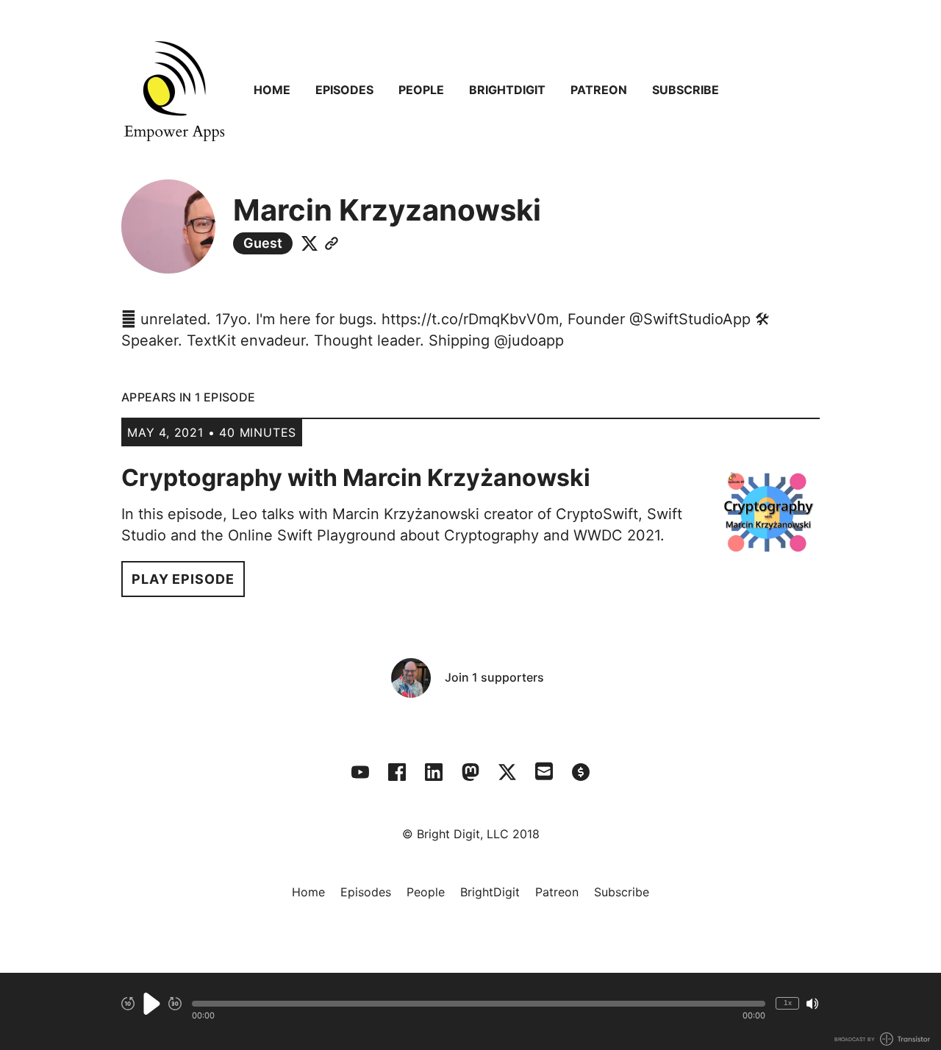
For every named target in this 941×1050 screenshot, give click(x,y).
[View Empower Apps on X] (507, 772)
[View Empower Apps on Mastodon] (470, 772)
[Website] (331, 243)
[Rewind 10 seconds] (128, 1003)
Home (272, 89)
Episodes (344, 89)
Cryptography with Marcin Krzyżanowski (355, 477)
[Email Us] (544, 770)
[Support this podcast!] (581, 772)
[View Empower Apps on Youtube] (360, 772)
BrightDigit (507, 89)
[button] (478, 1004)
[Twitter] (309, 243)
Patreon (598, 89)
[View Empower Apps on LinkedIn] (434, 772)
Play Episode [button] (183, 579)
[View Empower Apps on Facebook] (397, 772)
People (421, 89)
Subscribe (685, 89)
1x (788, 1003)
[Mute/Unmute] (812, 1004)
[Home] (174, 90)
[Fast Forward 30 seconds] (175, 1003)
